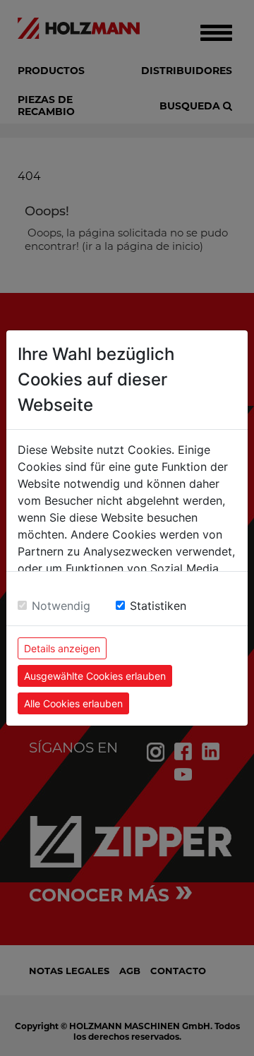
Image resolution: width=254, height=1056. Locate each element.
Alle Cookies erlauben (73, 703)
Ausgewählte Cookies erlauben (95, 676)
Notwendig (61, 606)
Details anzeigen (62, 648)
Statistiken (158, 606)
